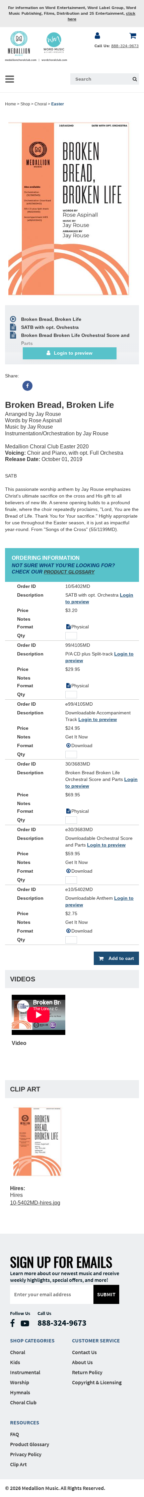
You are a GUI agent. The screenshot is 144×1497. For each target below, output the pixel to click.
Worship (19, 1382)
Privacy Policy (26, 1454)
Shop (25, 104)
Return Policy (87, 1372)
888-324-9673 (125, 45)
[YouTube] (26, 1325)
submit (106, 1294)
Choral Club (23, 1402)
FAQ (14, 1434)
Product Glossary (29, 1444)
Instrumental (25, 1372)
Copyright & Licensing (97, 1382)
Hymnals (20, 1392)
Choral (40, 104)
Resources (24, 1422)
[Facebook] (27, 386)
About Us (82, 1362)
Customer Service (96, 1340)
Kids (15, 1362)
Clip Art (18, 1464)
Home (10, 104)
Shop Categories (32, 1340)
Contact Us (84, 1352)
